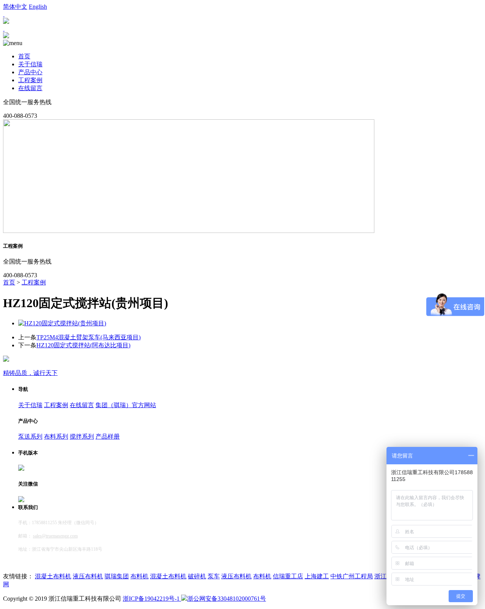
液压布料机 (88, 576)
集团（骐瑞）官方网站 (125, 405)
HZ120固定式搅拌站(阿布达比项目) (83, 345)
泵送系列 (30, 436)
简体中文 (15, 6)
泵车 (214, 576)
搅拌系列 (82, 436)
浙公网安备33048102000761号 (226, 598)
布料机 (139, 576)
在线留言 (30, 88)
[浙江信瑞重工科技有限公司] (6, 36)
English (38, 6)
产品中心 (30, 72)
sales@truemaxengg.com (55, 536)
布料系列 (56, 436)
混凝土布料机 (53, 576)
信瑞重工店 (288, 576)
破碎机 (197, 576)
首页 (24, 56)
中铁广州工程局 (351, 576)
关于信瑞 (30, 64)
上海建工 (317, 576)
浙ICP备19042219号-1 (152, 598)
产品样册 (107, 436)
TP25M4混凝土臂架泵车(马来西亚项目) (88, 337)
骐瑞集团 (117, 576)
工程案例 (30, 80)
